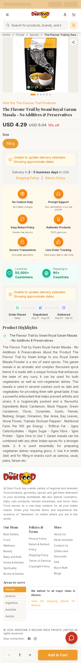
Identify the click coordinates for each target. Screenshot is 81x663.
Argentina (11, 602)
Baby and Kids (12, 556)
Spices (34, 34)
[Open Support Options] (71, 638)
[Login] (65, 15)
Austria (9, 616)
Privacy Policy (37, 538)
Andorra (10, 596)
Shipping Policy (27, 178)
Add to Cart (58, 655)
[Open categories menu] (7, 15)
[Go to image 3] (41, 94)
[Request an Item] (74, 25)
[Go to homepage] (41, 14)
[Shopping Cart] (74, 15)
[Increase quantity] (30, 655)
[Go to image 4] (44, 94)
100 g (10, 143)
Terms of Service (40, 560)
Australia (10, 609)
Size (6, 134)
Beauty (7, 551)
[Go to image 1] (33, 94)
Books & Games (13, 573)
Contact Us (61, 545)
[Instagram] (35, 638)
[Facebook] (29, 638)
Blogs (57, 573)
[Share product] (73, 42)
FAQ (56, 562)
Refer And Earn (63, 540)
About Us (60, 534)
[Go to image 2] (38, 94)
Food (6, 540)
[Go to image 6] (50, 94)
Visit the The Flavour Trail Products (29, 103)
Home (6, 34)
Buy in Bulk (61, 567)
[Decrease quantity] (9, 655)
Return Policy (55, 178)
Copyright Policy (39, 566)
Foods (20, 34)
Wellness (9, 545)
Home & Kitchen (13, 562)
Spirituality (10, 568)
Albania (10, 589)
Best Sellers (11, 534)
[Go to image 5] (47, 94)
